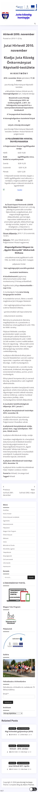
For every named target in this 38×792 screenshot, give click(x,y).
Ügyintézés (6, 521)
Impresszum (7, 566)
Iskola (5, 542)
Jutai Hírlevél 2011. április (19, 766)
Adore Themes (28, 785)
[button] (33, 789)
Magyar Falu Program (9, 531)
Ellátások (5, 538)
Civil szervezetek (8, 559)
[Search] (34, 23)
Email (6, 694)
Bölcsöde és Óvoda (8, 545)
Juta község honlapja (24, 16)
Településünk (7, 552)
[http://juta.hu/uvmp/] (14, 649)
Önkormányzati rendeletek (11, 517)
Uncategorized (23, 473)
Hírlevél (14, 473)
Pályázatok (6, 528)
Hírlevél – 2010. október (19, 749)
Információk (6, 563)
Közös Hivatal (7, 514)
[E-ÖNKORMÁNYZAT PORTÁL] (18, 602)
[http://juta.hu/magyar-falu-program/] (10, 624)
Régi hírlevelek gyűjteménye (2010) (19, 731)
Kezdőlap (6, 510)
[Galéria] (19, 676)
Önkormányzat (7, 535)
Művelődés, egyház (9, 549)
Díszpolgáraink (7, 556)
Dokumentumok (8, 524)
